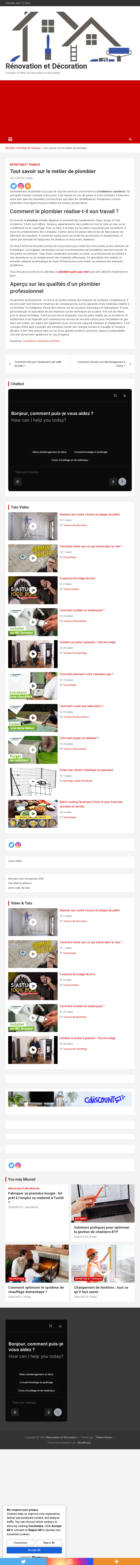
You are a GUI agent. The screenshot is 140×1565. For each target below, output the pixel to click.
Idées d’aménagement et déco (49, 451)
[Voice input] (113, 482)
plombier (55, 341)
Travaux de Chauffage (75, 652)
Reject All (49, 1542)
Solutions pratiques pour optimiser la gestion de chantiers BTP (102, 1229)
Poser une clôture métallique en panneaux (86, 770)
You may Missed (21, 1179)
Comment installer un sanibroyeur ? (82, 610)
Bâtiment (81, 1218)
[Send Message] (122, 482)
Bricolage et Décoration (23, 1188)
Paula (29, 178)
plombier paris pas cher (74, 271)
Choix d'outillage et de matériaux (70, 460)
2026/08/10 (15, 1207)
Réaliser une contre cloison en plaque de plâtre (90, 514)
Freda (93, 1236)
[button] (18, 482)
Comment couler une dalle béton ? (81, 706)
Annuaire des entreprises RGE (26, 878)
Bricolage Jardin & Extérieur (78, 780)
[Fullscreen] (115, 395)
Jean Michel (31, 1207)
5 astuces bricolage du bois (77, 578)
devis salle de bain (19, 887)
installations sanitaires (36, 341)
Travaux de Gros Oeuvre (76, 716)
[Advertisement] (70, 107)
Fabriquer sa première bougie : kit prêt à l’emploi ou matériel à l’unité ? (36, 1197)
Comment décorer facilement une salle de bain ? (38, 363)
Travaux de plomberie (74, 621)
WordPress (84, 1442)
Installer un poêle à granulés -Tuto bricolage (88, 642)
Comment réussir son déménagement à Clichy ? (101, 363)
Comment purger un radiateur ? (79, 738)
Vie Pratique (16, 1279)
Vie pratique (69, 557)
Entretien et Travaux (25, 164)
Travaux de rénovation (75, 525)
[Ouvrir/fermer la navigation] (10, 139)
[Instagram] (21, 186)
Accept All (34, 1550)
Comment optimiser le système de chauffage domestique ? (36, 1289)
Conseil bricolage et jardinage (91, 451)
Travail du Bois (71, 589)
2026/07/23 (81, 1236)
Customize (20, 1542)
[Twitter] (13, 186)
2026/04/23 (81, 1296)
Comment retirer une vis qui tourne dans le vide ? (91, 546)
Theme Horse (103, 1437)
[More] (28, 186)
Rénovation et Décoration (46, 66)
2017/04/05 (17, 178)
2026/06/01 (15, 1296)
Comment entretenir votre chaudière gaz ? (86, 674)
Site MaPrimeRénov (20, 883)
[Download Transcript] (125, 395)
